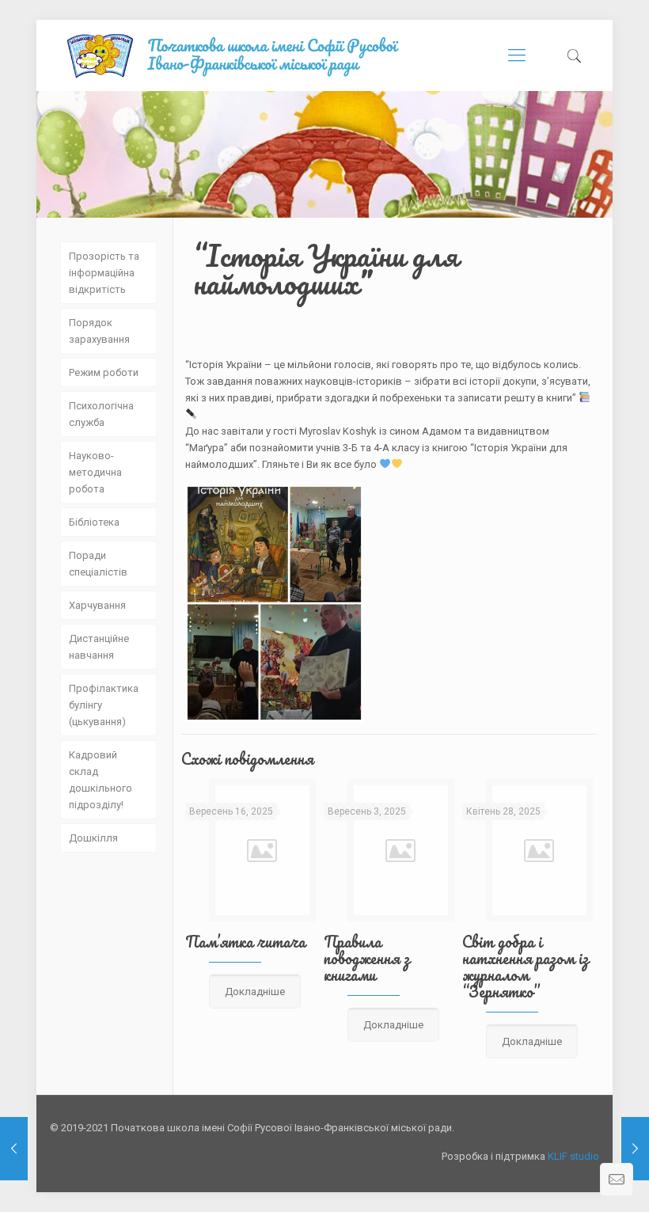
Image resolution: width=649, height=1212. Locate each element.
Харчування (97, 605)
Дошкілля (93, 838)
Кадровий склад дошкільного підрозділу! (100, 780)
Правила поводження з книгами (367, 958)
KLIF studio (573, 1156)
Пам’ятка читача (245, 941)
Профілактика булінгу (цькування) (104, 705)
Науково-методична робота (95, 472)
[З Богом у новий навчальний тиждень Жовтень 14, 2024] (635, 1148)
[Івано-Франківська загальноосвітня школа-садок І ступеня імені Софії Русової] (246, 55)
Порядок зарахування (99, 331)
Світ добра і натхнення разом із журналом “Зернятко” (525, 966)
